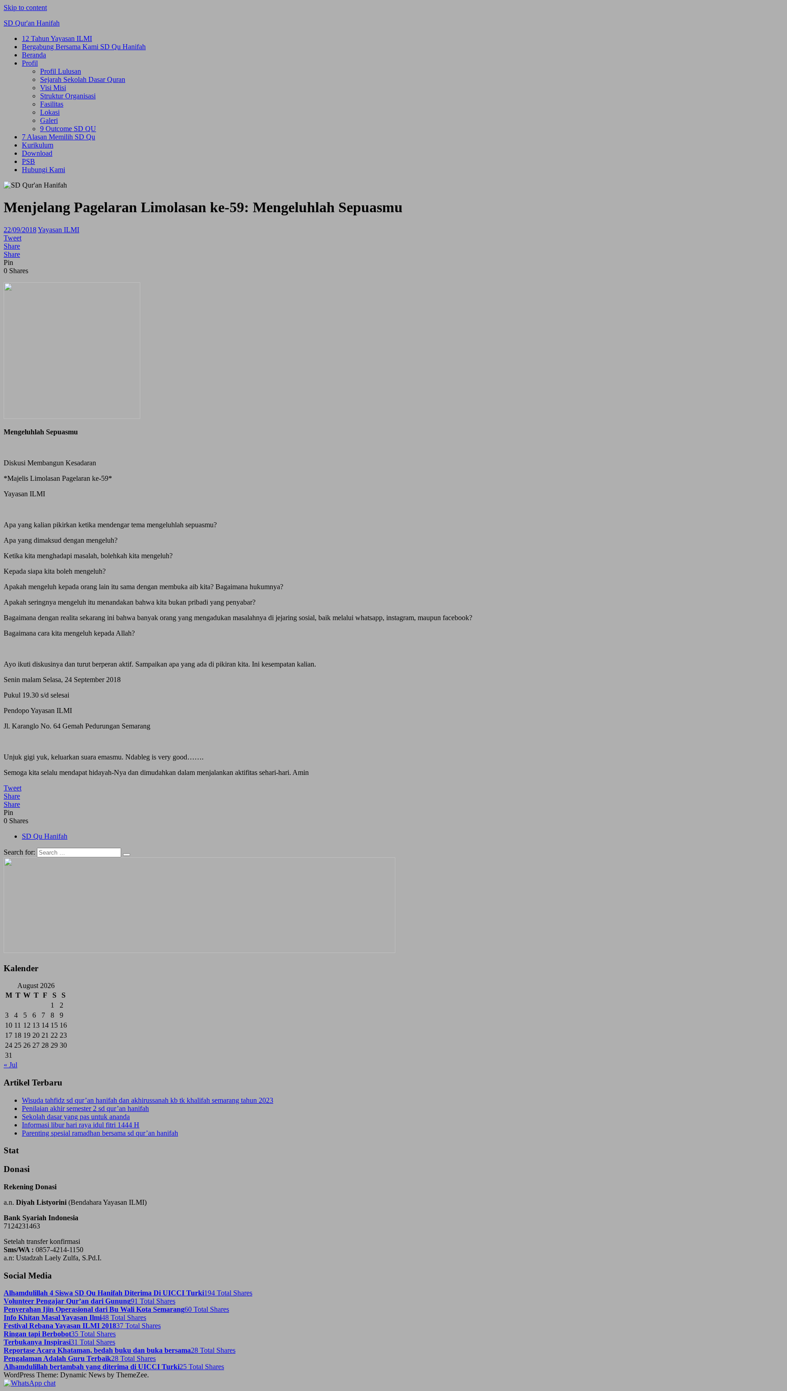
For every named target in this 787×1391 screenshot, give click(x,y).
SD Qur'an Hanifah (32, 23)
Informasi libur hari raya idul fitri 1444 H (80, 1125)
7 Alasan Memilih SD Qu (58, 137)
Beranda (34, 55)
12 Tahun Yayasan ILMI (57, 38)
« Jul (10, 1065)
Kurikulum (37, 145)
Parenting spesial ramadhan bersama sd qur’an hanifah (100, 1133)
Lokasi (50, 112)
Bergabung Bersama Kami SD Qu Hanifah (84, 47)
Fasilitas (51, 104)
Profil (30, 63)
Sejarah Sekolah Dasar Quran (82, 79)
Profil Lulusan (60, 71)
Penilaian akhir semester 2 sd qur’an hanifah (85, 1108)
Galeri (49, 120)
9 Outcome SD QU (68, 128)
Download (37, 153)
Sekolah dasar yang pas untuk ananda (76, 1117)
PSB (28, 161)
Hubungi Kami (43, 169)
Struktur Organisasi (68, 96)
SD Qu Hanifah (44, 836)
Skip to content (25, 7)
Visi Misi (53, 88)
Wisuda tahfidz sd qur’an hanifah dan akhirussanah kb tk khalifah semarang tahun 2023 (147, 1100)
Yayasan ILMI (58, 230)
